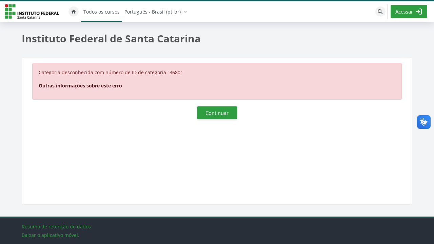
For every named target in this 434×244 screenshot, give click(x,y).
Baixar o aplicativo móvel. (50, 235)
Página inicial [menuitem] (73, 11)
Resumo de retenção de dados (56, 226)
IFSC (32, 11)
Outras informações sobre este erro (80, 85)
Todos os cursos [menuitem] (101, 11)
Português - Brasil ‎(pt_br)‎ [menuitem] (152, 11)
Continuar (217, 112)
